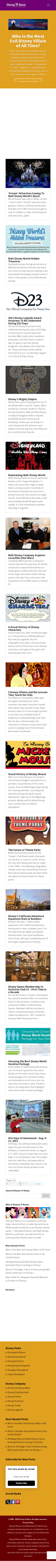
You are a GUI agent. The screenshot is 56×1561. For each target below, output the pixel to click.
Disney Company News (18, 1387)
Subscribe (21, 1483)
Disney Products (15, 1401)
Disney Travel (14, 1405)
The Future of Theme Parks (24, 850)
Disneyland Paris (15, 1361)
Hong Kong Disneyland (18, 1365)
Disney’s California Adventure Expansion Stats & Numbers (26, 917)
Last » (39, 1183)
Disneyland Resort (16, 1352)
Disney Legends (15, 1409)
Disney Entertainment (18, 1392)
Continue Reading (28, 81)
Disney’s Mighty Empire (22, 399)
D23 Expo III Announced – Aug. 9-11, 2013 (27, 1139)
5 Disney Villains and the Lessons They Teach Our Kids (28, 693)
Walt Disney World (16, 1356)
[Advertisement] (28, 127)
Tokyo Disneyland (16, 1374)
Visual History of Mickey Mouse (27, 774)
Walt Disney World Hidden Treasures (23, 260)
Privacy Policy (28, 1522)
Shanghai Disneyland (17, 1370)
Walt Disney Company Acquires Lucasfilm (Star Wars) (26, 556)
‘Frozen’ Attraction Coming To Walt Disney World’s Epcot (26, 195)
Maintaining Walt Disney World (26, 475)
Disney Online (14, 1396)
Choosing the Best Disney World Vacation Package (27, 1062)
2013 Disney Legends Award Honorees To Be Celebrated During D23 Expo (25, 320)
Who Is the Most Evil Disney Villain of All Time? (28, 41)
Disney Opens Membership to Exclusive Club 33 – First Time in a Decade (27, 989)
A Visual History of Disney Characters (23, 628)
